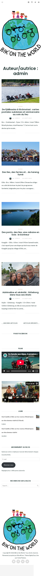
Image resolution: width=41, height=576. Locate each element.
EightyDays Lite (34, 555)
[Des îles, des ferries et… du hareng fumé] (20, 153)
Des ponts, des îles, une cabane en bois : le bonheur (20, 233)
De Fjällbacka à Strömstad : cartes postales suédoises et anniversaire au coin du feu (20, 112)
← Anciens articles (10, 323)
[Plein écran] (37, 371)
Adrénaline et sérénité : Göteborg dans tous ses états (20, 293)
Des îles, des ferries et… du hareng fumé (20, 173)
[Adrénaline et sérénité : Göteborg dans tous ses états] (20, 274)
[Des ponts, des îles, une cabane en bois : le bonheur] (20, 214)
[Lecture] (4, 371)
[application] (20, 362)
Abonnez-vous (8, 465)
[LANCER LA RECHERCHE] (37, 486)
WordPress (20, 555)
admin (16, 118)
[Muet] (33, 371)
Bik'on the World (20, 553)
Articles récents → (31, 323)
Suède (20, 106)
